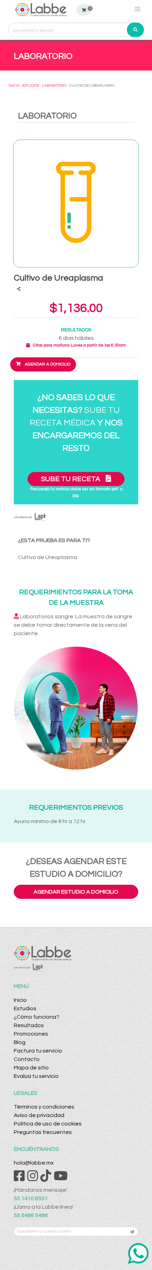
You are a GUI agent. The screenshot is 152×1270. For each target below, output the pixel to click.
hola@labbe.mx (34, 1163)
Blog (19, 1042)
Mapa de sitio (31, 1067)
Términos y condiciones (44, 1107)
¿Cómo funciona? (36, 1017)
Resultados (29, 1025)
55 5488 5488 (31, 1215)
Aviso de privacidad (39, 1115)
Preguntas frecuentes (43, 1132)
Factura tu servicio (38, 1051)
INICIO (13, 85)
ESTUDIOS (30, 85)
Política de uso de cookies (48, 1124)
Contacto (27, 1059)
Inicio (20, 1000)
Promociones (31, 1034)
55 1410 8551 (31, 1198)
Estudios (25, 1008)
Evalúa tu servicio (36, 1076)
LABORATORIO (54, 85)
